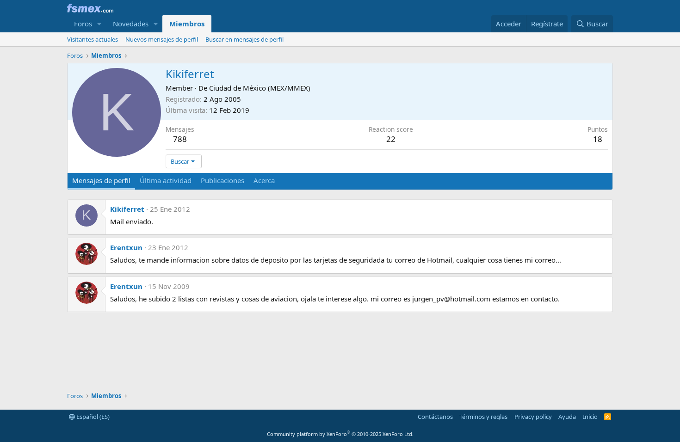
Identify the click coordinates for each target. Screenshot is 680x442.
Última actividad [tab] (166, 180)
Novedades (130, 23)
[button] (99, 23)
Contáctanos (435, 416)
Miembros (186, 23)
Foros (83, 23)
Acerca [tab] (264, 180)
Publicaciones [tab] (222, 180)
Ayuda (567, 416)
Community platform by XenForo (340, 433)
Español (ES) (92, 416)
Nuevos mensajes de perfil (161, 39)
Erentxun (126, 247)
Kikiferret (127, 209)
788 (180, 139)
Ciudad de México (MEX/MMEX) (259, 87)
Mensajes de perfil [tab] (101, 180)
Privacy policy (533, 416)
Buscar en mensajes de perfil (244, 39)
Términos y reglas (483, 416)
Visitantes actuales (92, 39)
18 (597, 139)
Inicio (590, 416)
